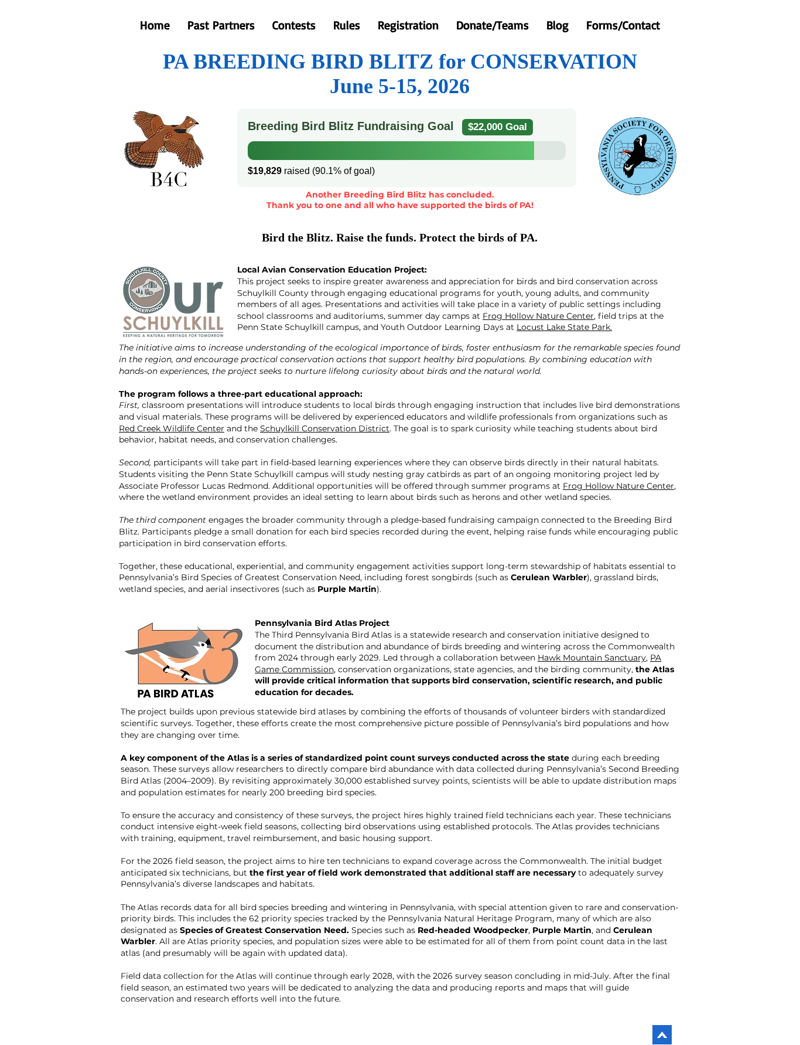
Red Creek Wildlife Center (171, 428)
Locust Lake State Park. (564, 327)
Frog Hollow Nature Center (538, 316)
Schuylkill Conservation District (324, 428)
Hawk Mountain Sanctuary (592, 657)
